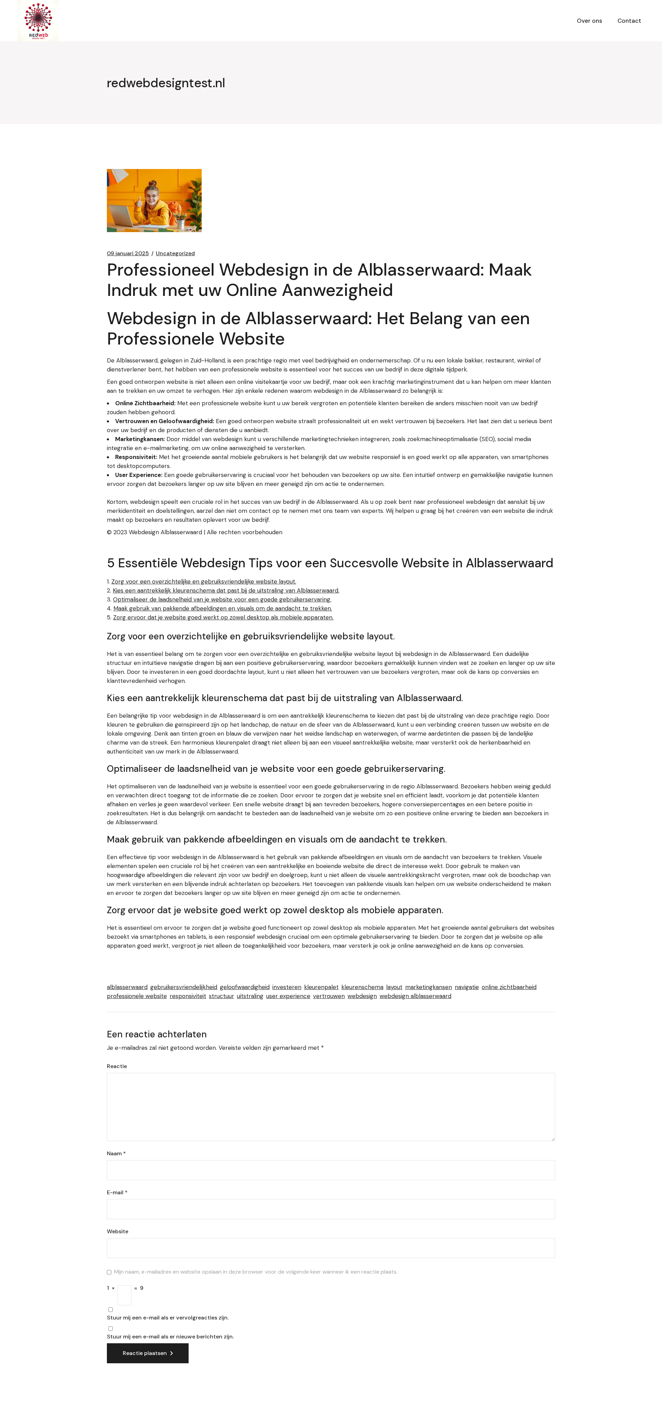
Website (117, 1231)
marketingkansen (428, 987)
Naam (116, 1153)
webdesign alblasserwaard (415, 996)
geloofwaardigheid (245, 987)
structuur (221, 996)
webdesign (362, 996)
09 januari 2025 (128, 253)
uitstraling (250, 996)
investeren (286, 987)
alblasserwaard (127, 987)
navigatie (467, 987)
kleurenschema (362, 987)
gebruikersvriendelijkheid (183, 987)
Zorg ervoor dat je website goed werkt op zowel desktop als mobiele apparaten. (223, 617)
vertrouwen (329, 996)
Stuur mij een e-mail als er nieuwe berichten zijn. (170, 1336)
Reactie (117, 1066)
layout (394, 987)
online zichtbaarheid (509, 987)
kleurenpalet (321, 987)
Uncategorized (175, 253)
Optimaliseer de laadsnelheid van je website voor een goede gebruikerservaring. (222, 599)
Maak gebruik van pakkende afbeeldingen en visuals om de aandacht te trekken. (222, 608)
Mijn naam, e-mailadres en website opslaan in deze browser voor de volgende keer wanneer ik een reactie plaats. (256, 1272)
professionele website (137, 996)
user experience (288, 996)
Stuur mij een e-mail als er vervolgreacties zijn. (168, 1317)
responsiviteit (188, 996)
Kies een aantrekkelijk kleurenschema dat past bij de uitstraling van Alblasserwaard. (226, 590)
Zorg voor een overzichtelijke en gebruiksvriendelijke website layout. (203, 581)
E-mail (117, 1192)
